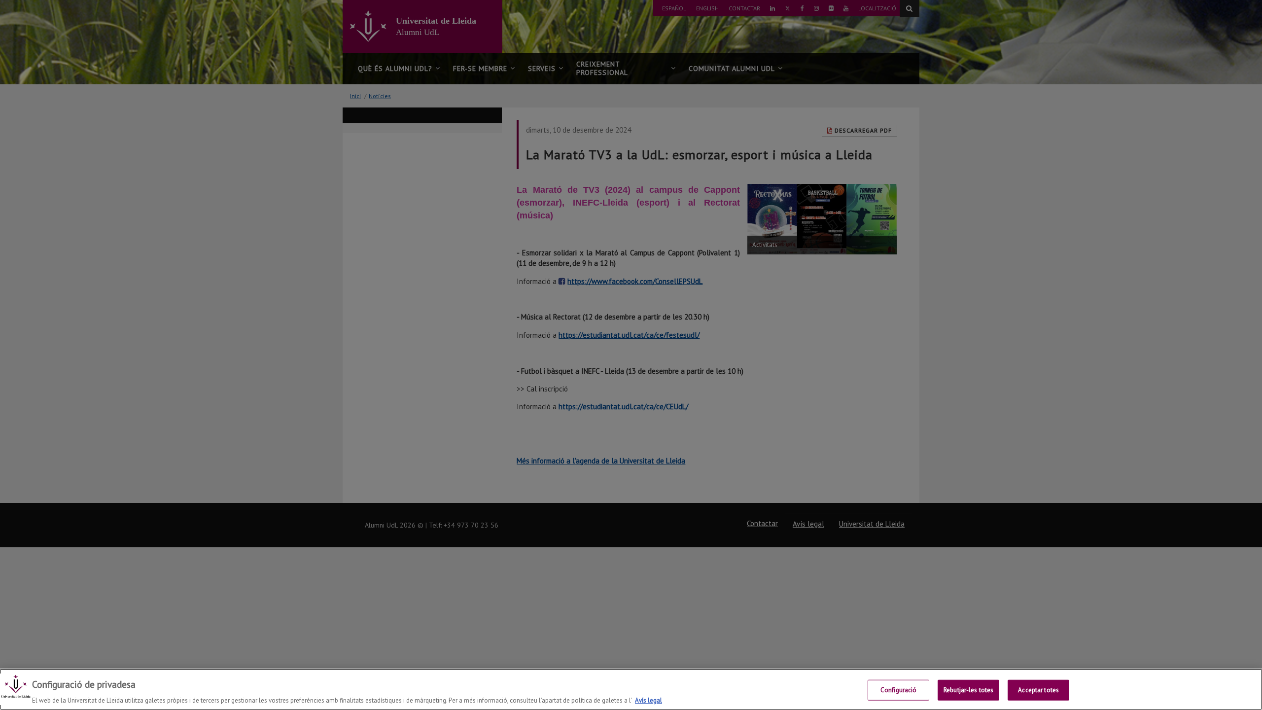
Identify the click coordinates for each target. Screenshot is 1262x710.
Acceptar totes (1038, 689)
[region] (631, 689)
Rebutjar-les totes (968, 689)
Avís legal (648, 700)
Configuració (898, 689)
